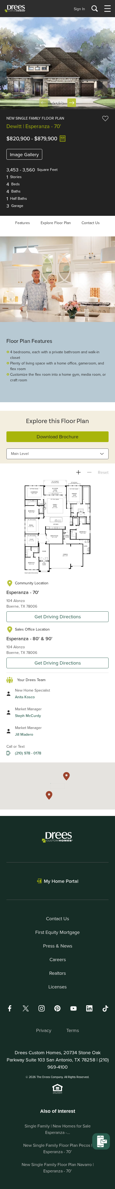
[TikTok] (105, 1008)
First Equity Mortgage (57, 932)
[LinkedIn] (89, 1008)
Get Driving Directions (57, 616)
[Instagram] (41, 1008)
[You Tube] (73, 1008)
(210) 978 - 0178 (28, 753)
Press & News (57, 945)
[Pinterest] (57, 1008)
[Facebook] (9, 1008)
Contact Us (91, 222)
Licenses (57, 986)
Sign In (79, 8)
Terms (72, 1030)
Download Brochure (57, 436)
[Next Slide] (71, 102)
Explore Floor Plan (56, 222)
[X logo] (25, 1008)
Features (22, 222)
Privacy (43, 1030)
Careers (57, 959)
